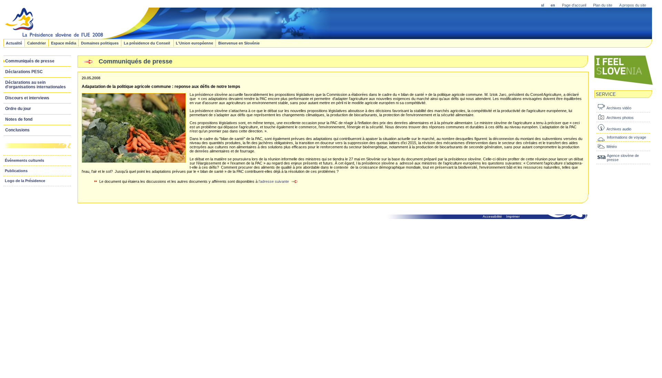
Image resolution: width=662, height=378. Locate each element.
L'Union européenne (194, 43)
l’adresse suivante (274, 181)
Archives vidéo (618, 108)
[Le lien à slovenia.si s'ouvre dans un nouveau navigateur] (623, 84)
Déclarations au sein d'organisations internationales (35, 84)
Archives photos (620, 118)
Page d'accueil (574, 5)
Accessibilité (492, 216)
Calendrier (36, 43)
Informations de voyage (626, 137)
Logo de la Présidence (25, 181)
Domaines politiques (100, 43)
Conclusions (17, 130)
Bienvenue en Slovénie (239, 43)
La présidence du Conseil (147, 43)
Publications (16, 171)
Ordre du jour (18, 108)
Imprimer (513, 216)
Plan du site (602, 5)
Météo (611, 147)
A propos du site (632, 5)
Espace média (63, 43)
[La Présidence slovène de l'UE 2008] (167, 37)
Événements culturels (24, 160)
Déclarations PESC (24, 71)
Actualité (14, 43)
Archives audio (618, 129)
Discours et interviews (27, 98)
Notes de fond (18, 119)
